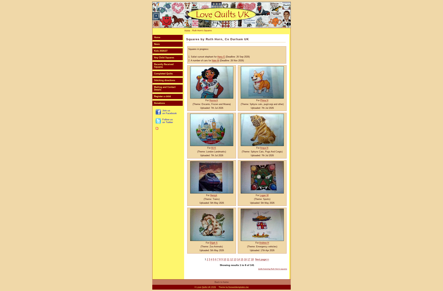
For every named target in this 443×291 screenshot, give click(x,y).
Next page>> (262, 259)
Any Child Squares (164, 57)
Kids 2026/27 (161, 51)
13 (235, 259)
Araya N (264, 148)
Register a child (162, 96)
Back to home (222, 282)
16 (245, 259)
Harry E (221, 56)
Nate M (215, 60)
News (157, 44)
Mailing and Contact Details (164, 88)
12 (231, 259)
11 (228, 259)
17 (248, 259)
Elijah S (214, 242)
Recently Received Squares (164, 65)
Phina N (264, 100)
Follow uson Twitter (167, 121)
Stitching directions (164, 80)
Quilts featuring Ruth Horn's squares (272, 269)
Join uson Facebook (169, 112)
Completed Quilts (163, 73)
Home (157, 37)
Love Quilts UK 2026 (206, 287)
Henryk (213, 195)
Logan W (264, 195)
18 (252, 259)
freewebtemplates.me (238, 287)
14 (238, 259)
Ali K (213, 148)
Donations (159, 103)
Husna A (213, 100)
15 (242, 259)
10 (224, 259)
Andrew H (264, 242)
